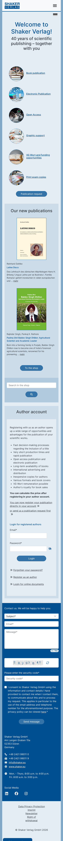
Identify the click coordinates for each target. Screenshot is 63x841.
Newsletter (31, 813)
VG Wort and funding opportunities (38, 156)
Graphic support (35, 135)
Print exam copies (36, 177)
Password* (16, 543)
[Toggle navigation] (54, 5)
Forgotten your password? (28, 570)
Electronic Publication (38, 93)
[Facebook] (16, 793)
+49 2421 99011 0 (19, 754)
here (43, 711)
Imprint (31, 809)
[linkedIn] (6, 793)
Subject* (11, 616)
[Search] (31, 394)
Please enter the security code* (21, 672)
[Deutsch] (55, 14)
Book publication (35, 73)
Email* (13, 529)
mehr (15, 281)
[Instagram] (26, 793)
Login (31, 558)
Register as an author (25, 577)
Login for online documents (28, 584)
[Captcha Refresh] (47, 663)
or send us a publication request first (30, 510)
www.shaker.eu (17, 766)
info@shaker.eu (17, 762)
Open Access (33, 114)
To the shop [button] (31, 367)
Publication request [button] (31, 193)
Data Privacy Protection (31, 806)
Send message (31, 721)
